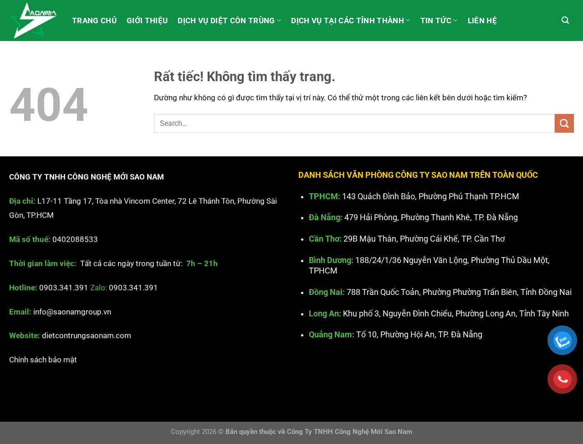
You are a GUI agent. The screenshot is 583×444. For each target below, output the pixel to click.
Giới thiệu (147, 20)
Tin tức (435, 20)
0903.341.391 (63, 287)
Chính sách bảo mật (43, 359)
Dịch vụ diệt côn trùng (226, 20)
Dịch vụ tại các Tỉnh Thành (347, 20)
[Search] (565, 20)
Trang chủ (94, 20)
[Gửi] (564, 123)
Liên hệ (482, 20)
